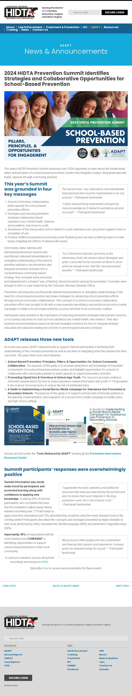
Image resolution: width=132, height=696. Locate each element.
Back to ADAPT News (66, 586)
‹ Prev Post (9, 586)
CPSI (6, 665)
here (45, 568)
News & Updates (108, 658)
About (10, 27)
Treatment (73, 658)
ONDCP (8, 658)
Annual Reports (13, 654)
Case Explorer (12, 662)
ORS (101, 650)
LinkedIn (104, 669)
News (25, 29)
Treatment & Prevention (62, 27)
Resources (111, 27)
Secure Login (114, 12)
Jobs (102, 662)
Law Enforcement (30, 27)
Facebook (73, 669)
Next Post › (123, 586)
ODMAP (71, 665)
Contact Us (40, 29)
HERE (45, 562)
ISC (85, 27)
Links (70, 645)
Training (12, 29)
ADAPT (95, 27)
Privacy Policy (11, 685)
